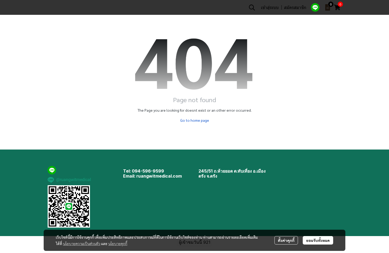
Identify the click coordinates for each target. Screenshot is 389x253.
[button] (251, 7)
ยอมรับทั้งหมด (318, 240)
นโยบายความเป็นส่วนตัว (81, 243)
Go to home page (194, 120)
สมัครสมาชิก (295, 7)
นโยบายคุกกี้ (117, 243)
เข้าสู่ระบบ (270, 7)
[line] (315, 7)
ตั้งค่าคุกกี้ (286, 240)
